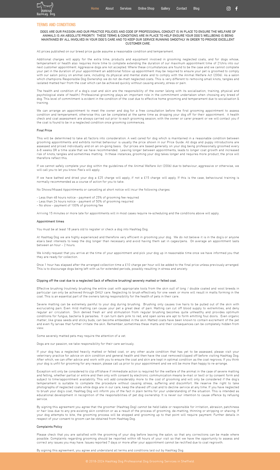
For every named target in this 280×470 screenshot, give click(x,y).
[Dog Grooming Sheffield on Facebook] (236, 8)
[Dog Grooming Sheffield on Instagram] (228, 8)
